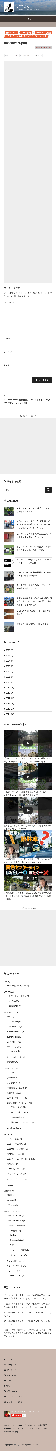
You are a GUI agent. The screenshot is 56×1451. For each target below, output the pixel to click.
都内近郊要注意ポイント (18, 1103)
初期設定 (11, 1062)
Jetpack (13, 1051)
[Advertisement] (28, 172)
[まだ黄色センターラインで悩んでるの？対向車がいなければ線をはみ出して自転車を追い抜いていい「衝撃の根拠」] (28, 877)
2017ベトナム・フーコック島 (20, 1159)
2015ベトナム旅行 (15, 1144)
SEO (9, 1016)
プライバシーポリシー (16, 1402)
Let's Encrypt (15, 1275)
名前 (7, 338)
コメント (9, 302)
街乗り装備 (12, 1093)
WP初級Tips (12, 1042)
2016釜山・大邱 (14, 1154)
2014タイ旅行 (13, 1139)
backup (13, 1235)
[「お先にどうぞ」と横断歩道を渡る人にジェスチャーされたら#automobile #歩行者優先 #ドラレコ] (28, 776)
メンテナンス (13, 1083)
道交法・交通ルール (16, 1098)
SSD (12, 1245)
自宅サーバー (10, 1211)
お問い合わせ (12, 1391)
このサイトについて (15, 1396)
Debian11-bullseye (15, 1220)
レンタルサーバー (15, 1057)
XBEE (9, 1195)
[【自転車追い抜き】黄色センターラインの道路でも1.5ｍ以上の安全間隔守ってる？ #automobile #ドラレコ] (28, 743)
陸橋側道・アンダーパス (21, 1122)
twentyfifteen (12, 1021)
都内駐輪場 (12, 1128)
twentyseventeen (14, 1032)
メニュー (29, 19)
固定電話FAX (12, 1006)
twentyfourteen (13, 1027)
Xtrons (10, 1200)
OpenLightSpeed (14, 1261)
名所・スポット (17, 1112)
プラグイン (12, 1047)
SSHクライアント (15, 1266)
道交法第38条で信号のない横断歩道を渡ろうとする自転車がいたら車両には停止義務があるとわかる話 (34, 601)
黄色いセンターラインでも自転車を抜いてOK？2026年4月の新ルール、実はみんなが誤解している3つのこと (34, 524)
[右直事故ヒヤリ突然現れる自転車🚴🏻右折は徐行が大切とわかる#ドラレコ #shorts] (28, 810)
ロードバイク (10, 1068)
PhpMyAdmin (16, 1240)
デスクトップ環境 (18, 1250)
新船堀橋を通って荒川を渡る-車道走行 (34, 624)
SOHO (7, 992)
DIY (5, 981)
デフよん (23, 6)
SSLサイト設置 (13, 1271)
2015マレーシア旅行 (16, 1149)
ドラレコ (11, 1205)
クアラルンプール (15, 1169)
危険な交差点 (16, 1107)
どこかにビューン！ (16, 1179)
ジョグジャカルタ (15, 1174)
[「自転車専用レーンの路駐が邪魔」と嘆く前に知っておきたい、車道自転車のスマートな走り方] (28, 844)
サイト (7, 365)
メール (8, 352)
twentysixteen (13, 1037)
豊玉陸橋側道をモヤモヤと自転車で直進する (23, 1312)
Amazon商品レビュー (16, 985)
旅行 (6, 1134)
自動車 (7, 1191)
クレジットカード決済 (17, 996)
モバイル (11, 1001)
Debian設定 (12, 1231)
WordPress (9, 1012)
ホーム (9, 1359)
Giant (9, 1072)
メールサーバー (17, 1255)
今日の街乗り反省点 (16, 1088)
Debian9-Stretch (14, 1226)
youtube (10, 1077)
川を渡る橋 (15, 1117)
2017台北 (11, 1164)
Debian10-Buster (14, 1215)
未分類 (7, 1185)
